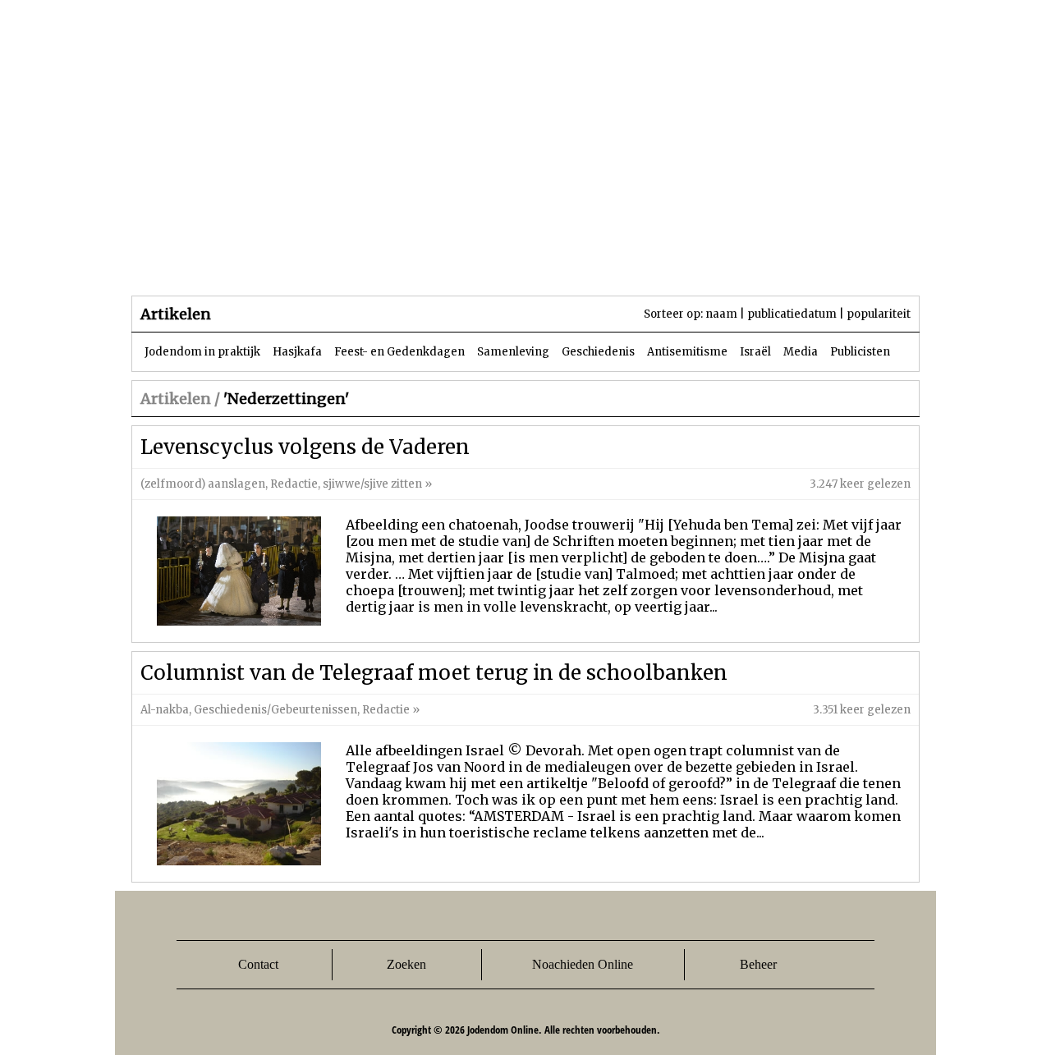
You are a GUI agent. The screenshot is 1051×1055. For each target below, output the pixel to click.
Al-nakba (164, 710)
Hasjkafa (297, 352)
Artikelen (331, 262)
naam (721, 314)
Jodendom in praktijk (202, 352)
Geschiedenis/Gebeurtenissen (275, 710)
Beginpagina (189, 262)
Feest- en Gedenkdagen (399, 352)
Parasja (537, 262)
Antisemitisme (687, 352)
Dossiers (436, 262)
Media (800, 352)
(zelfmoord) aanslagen (202, 484)
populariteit (879, 314)
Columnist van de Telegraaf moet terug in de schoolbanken (433, 673)
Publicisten (860, 352)
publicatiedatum (792, 314)
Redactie (294, 484)
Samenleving (513, 352)
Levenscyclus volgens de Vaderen (305, 447)
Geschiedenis (598, 352)
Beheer (758, 964)
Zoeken (406, 964)
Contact (258, 964)
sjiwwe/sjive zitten (372, 484)
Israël (755, 352)
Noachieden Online (582, 964)
